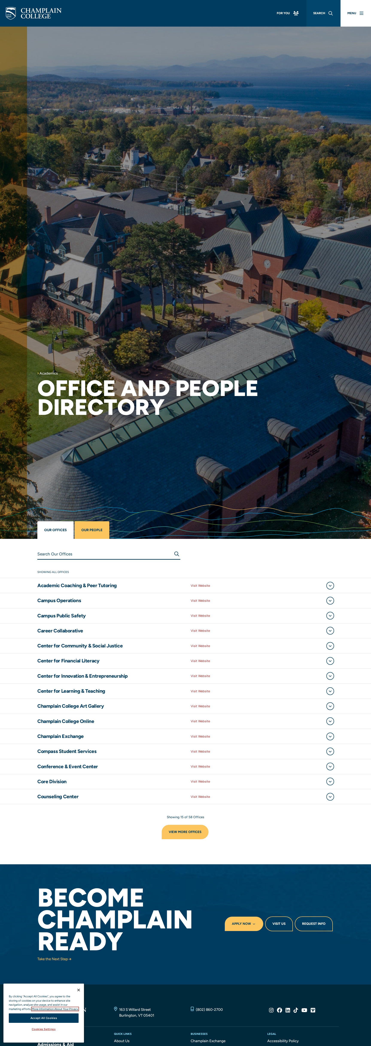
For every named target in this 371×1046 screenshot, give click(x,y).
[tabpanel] (185, 701)
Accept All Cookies (43, 1018)
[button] (330, 585)
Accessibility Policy (283, 1041)
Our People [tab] (91, 530)
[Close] (78, 990)
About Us (121, 1041)
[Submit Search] (176, 554)
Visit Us (279, 924)
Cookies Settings (44, 1029)
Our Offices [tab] (55, 530)
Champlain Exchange (208, 1041)
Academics (49, 373)
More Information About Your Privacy (55, 1009)
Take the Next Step (52, 959)
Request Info (313, 924)
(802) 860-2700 (209, 1009)
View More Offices (185, 832)
